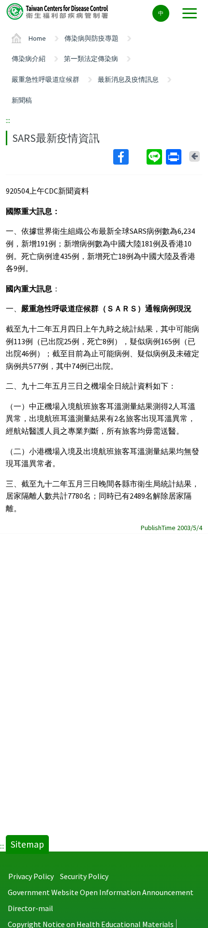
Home (37, 38)
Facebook (129, 157)
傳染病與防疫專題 (91, 38)
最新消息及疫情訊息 (128, 79)
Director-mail (30, 908)
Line (155, 157)
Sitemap (27, 844)
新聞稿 (22, 100)
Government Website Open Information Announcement (100, 892)
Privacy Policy (31, 876)
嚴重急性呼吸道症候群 (45, 79)
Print (174, 157)
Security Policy (84, 876)
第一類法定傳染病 (91, 58)
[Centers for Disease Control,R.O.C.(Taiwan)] (58, 10)
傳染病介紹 (28, 58)
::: (8, 120)
